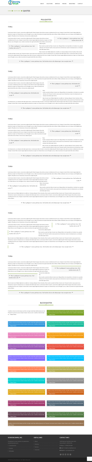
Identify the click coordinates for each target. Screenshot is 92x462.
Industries (72, 3)
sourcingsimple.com (69, 450)
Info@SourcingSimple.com (70, 448)
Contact (80, 3)
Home (9, 10)
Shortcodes (17, 10)
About (42, 3)
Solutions (49, 3)
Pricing (64, 3)
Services (57, 3)
